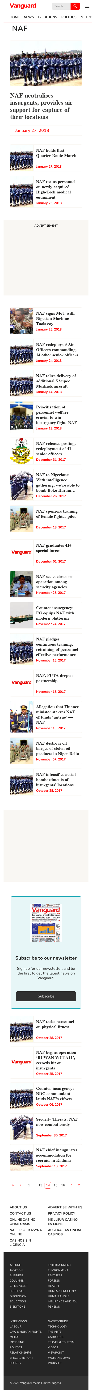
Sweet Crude (58, 1321)
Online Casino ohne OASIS (22, 1222)
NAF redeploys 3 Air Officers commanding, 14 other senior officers (57, 349)
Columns (17, 1281)
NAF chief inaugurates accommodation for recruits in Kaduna (56, 1154)
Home (15, 17)
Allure (15, 1265)
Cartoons (55, 1337)
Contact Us (20, 1213)
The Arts (54, 1332)
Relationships (20, 1352)
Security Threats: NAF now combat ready (57, 1121)
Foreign (54, 1281)
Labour (15, 1326)
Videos (53, 1347)
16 (63, 1185)
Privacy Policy (61, 1213)
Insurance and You (63, 1301)
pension (54, 1307)
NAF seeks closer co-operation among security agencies (55, 581)
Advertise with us (65, 1207)
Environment (58, 1270)
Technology (57, 1326)
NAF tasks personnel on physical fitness (55, 1023)
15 (55, 1185)
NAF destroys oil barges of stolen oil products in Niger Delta (57, 748)
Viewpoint (56, 1352)
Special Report (21, 1358)
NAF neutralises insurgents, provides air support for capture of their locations (41, 105)
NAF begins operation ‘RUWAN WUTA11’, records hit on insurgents (56, 1059)
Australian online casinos (65, 1232)
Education (18, 1301)
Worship (54, 1363)
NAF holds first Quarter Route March (56, 152)
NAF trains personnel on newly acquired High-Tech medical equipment (55, 189)
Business (16, 1275)
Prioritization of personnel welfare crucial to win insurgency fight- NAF (56, 414)
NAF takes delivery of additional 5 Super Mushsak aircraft (56, 380)
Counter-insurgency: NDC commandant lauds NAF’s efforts (55, 1093)
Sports (15, 1363)
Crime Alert (19, 1286)
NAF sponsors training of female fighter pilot (57, 513)
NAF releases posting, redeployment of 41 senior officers (56, 448)
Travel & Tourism (61, 1342)
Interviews (18, 1321)
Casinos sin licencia (20, 1242)
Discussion (18, 1296)
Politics (68, 17)
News (29, 17)
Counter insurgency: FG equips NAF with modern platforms (55, 612)
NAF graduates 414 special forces (53, 547)
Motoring (17, 1342)
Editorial (17, 1291)
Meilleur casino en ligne (63, 1222)
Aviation (16, 1270)
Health (53, 1286)
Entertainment (59, 1265)
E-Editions (47, 17)
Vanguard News (23, 6)
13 (40, 1185)
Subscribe (46, 996)
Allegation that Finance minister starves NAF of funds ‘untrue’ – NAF (57, 714)
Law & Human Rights (26, 1332)
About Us (18, 1207)
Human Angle (58, 1296)
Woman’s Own (59, 1358)
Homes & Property (62, 1291)
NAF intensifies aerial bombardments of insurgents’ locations (56, 779)
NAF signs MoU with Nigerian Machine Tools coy (55, 318)
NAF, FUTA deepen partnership (54, 677)
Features (55, 1275)
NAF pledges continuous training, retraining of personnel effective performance (57, 646)
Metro (14, 1337)
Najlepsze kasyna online (26, 1232)
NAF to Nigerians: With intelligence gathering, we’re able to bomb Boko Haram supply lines (57, 482)
